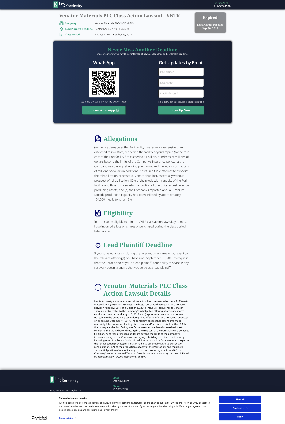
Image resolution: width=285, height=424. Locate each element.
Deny (240, 416)
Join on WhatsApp (101, 110)
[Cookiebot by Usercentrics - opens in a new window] (39, 418)
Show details (66, 418)
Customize (238, 408)
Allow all (240, 399)
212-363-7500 (222, 6)
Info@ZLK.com (121, 380)
